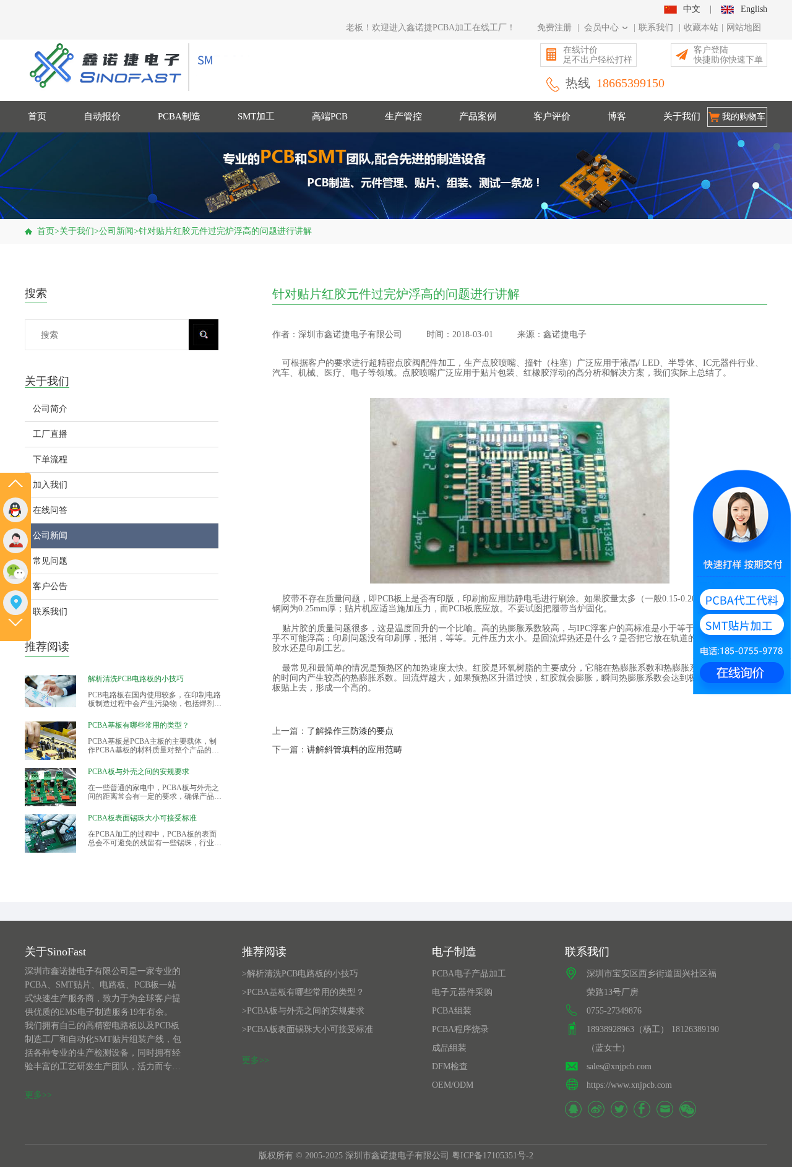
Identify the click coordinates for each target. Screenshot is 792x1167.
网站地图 (743, 27)
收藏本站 (701, 27)
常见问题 (50, 561)
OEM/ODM (452, 1085)
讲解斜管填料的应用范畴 (354, 749)
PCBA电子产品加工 (469, 973)
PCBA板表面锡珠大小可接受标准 (142, 818)
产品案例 (477, 116)
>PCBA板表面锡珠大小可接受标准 (307, 1029)
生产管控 (403, 116)
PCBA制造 (179, 116)
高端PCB (330, 116)
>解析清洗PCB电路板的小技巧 (300, 973)
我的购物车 (743, 116)
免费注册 (554, 27)
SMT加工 (256, 116)
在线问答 (50, 510)
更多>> (38, 1095)
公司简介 (50, 408)
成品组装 (449, 1048)
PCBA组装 (451, 1010)
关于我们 (681, 116)
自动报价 (102, 116)
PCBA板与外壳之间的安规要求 (138, 771)
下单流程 (50, 459)
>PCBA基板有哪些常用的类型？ (303, 992)
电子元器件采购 (462, 992)
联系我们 (656, 27)
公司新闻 (116, 231)
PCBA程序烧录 (460, 1029)
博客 (617, 116)
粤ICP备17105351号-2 (492, 1155)
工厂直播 (50, 434)
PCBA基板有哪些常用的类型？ (138, 725)
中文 (691, 9)
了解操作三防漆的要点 (350, 731)
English (754, 9)
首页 (37, 116)
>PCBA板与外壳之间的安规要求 (303, 1010)
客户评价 (551, 116)
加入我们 (50, 484)
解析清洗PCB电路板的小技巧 (136, 678)
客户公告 (50, 586)
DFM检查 (450, 1066)
